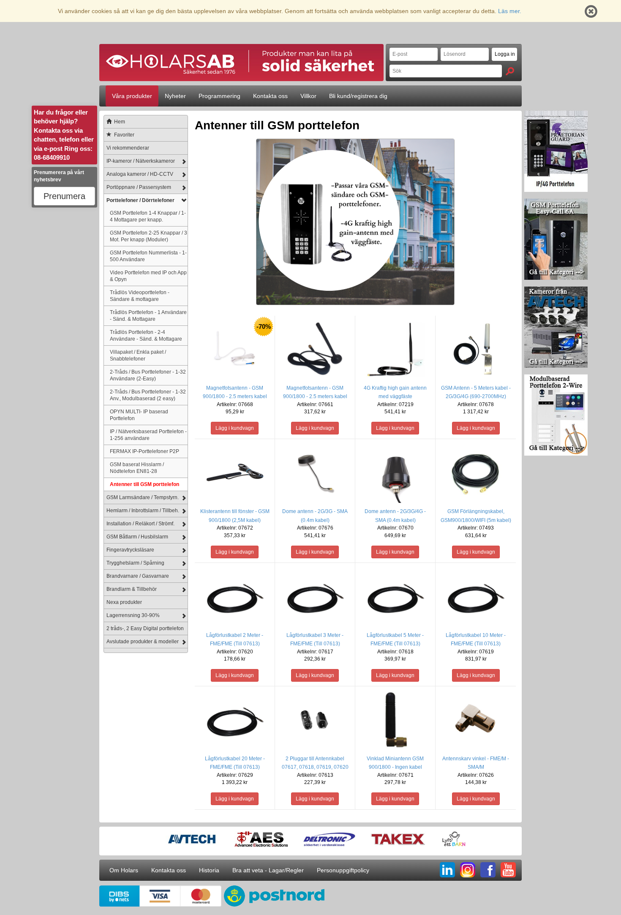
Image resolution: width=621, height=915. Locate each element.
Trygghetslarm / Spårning (135, 563)
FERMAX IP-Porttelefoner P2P (144, 451)
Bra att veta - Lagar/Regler (268, 870)
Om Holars (123, 870)
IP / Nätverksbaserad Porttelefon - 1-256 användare (148, 435)
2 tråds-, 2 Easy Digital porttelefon (145, 628)
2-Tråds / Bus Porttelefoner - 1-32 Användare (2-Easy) (148, 375)
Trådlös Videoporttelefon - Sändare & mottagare (139, 296)
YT (508, 870)
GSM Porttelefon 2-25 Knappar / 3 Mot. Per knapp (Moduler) (148, 236)
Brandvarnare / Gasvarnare (137, 576)
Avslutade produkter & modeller (142, 642)
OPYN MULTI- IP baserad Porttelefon (139, 415)
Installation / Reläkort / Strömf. (140, 524)
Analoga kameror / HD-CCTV (139, 174)
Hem (119, 122)
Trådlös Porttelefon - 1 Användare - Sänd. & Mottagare (148, 315)
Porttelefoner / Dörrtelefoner (140, 200)
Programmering (219, 96)
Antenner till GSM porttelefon (144, 484)
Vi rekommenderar (127, 148)
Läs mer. (509, 11)
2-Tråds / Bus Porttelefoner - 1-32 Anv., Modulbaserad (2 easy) (148, 395)
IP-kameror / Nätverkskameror (140, 161)
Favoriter (124, 135)
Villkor (308, 96)
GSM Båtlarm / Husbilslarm (137, 537)
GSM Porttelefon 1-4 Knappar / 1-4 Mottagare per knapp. (148, 216)
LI (447, 870)
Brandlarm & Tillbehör (131, 589)
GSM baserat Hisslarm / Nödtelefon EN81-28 (137, 468)
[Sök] (510, 71)
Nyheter (175, 96)
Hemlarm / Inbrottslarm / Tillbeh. (142, 510)
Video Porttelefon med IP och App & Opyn (148, 276)
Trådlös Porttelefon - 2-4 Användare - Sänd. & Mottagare (146, 335)
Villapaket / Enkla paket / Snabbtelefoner (138, 355)
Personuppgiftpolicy (343, 870)
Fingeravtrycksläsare (130, 550)
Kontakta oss (270, 96)
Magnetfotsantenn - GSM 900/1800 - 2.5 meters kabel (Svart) (315, 396)
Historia (209, 870)
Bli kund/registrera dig (358, 96)
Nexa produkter (124, 602)
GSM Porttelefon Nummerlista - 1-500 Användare (148, 256)
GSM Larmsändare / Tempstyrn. (142, 497)
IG (468, 870)
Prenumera (64, 196)
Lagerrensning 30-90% (133, 615)
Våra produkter (132, 96)
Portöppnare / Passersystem (138, 187)
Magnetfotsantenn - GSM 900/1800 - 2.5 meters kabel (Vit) (235, 396)
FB (488, 870)
